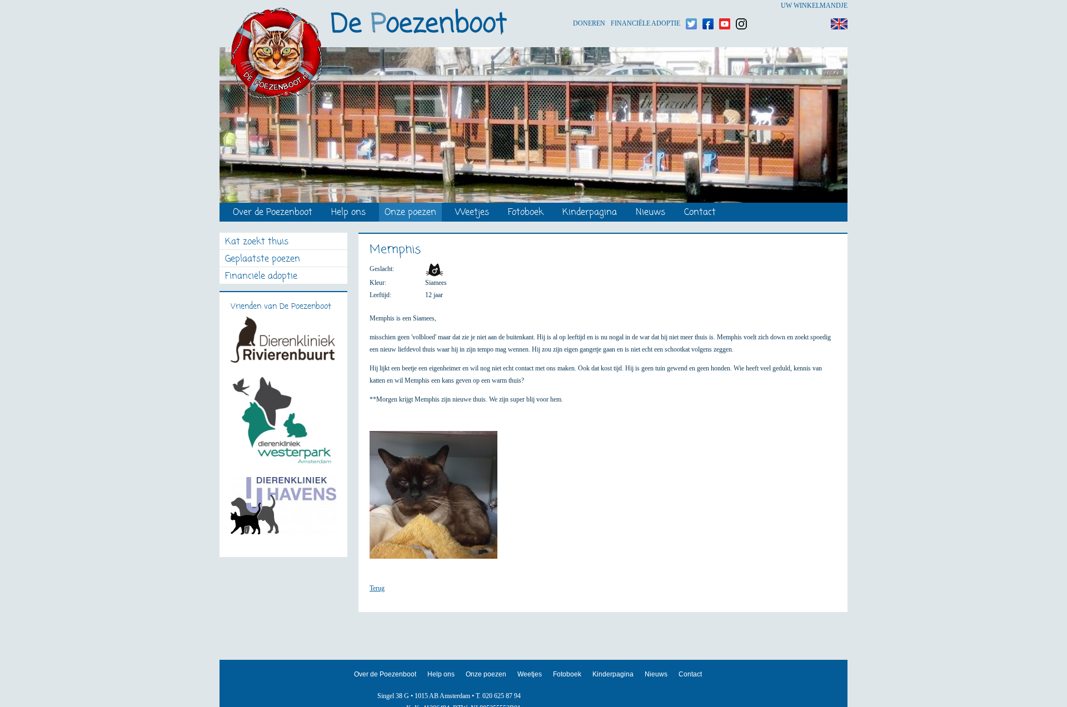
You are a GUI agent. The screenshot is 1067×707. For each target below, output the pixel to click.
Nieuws (650, 213)
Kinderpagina (589, 213)
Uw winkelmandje (814, 5)
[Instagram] (741, 6)
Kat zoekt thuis (256, 242)
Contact (700, 213)
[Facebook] (708, 6)
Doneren (589, 6)
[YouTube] (724, 6)
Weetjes (472, 213)
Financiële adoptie (645, 6)
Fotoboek (526, 213)
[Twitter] (691, 6)
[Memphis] (439, 500)
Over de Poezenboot (272, 213)
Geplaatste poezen (262, 259)
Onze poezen (410, 213)
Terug (377, 588)
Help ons (348, 213)
